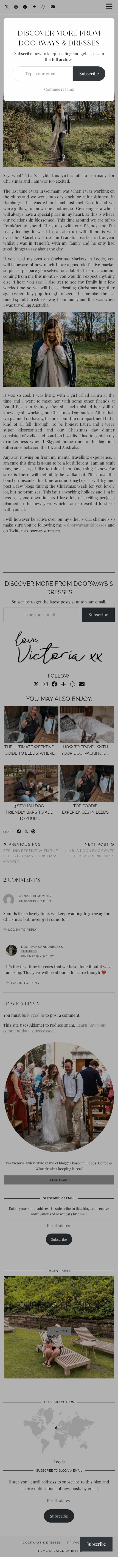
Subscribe (89, 73)
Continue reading (59, 89)
